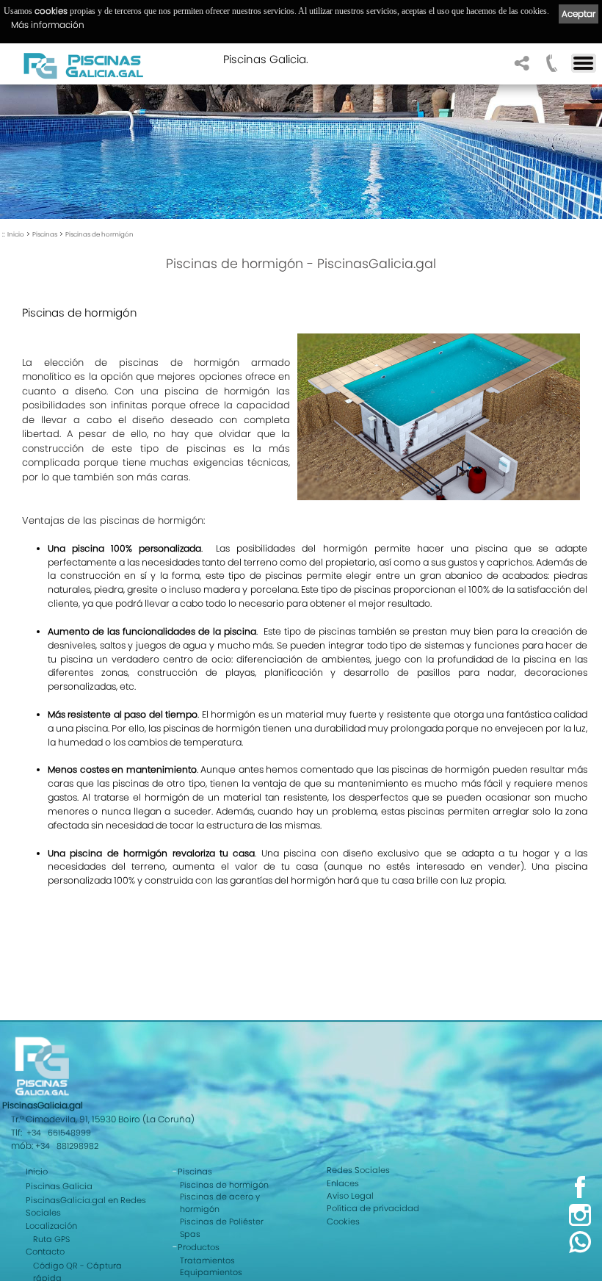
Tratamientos (207, 1260)
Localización (51, 1226)
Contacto (45, 1251)
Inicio (15, 234)
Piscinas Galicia (59, 1186)
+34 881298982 (66, 1146)
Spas (190, 1234)
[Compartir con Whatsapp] (580, 1251)
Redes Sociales (358, 1170)
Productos (199, 1247)
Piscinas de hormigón (99, 234)
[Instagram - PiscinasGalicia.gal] (580, 1224)
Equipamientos (211, 1272)
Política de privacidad (373, 1208)
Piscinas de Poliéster (222, 1221)
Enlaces (343, 1183)
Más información (47, 24)
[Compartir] (520, 67)
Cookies (343, 1221)
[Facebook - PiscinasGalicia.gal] (580, 1196)
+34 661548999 (58, 1133)
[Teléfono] (550, 67)
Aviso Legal (350, 1196)
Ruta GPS (51, 1239)
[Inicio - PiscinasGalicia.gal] (83, 65)
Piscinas (44, 234)
